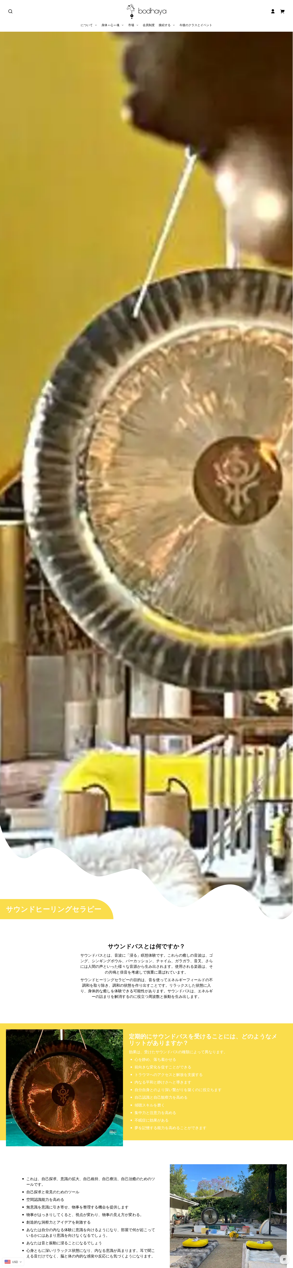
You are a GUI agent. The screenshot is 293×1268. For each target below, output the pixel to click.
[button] (10, 11)
